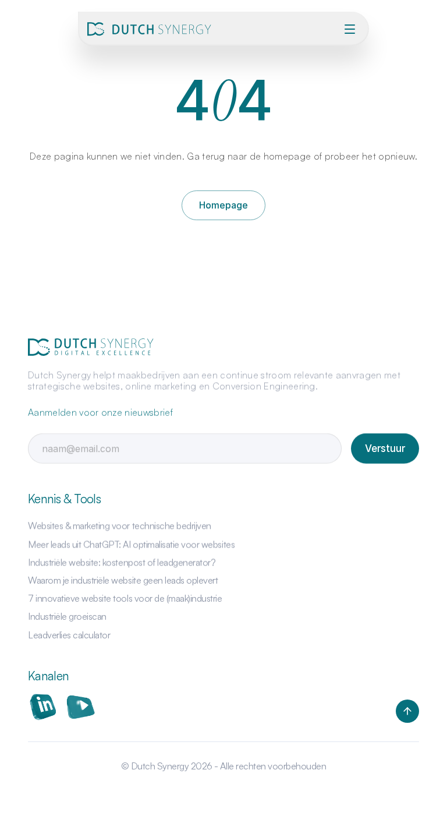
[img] (151, 29)
